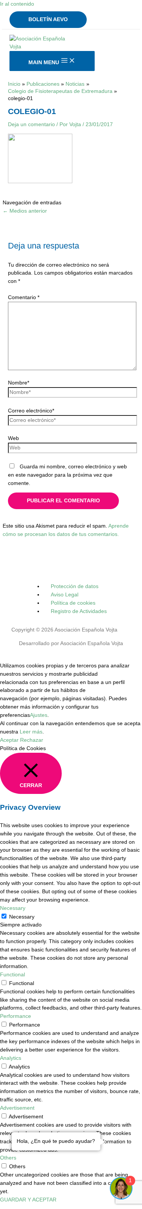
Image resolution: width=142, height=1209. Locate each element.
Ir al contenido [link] (17, 4)
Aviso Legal (64, 595)
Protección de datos (74, 586)
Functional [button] (12, 974)
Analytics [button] (10, 1058)
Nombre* (18, 383)
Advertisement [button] (17, 1108)
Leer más (31, 732)
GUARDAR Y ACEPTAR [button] (28, 1200)
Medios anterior (25, 211)
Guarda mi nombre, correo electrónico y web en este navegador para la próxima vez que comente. (67, 475)
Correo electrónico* (31, 411)
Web (13, 438)
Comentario (23, 297)
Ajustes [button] (38, 715)
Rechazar (31, 740)
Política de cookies (73, 603)
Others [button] (8, 1158)
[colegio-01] (40, 181)
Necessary (21, 917)
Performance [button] (15, 1016)
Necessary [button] (12, 908)
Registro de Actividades (79, 611)
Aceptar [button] (9, 740)
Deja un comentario (31, 124)
